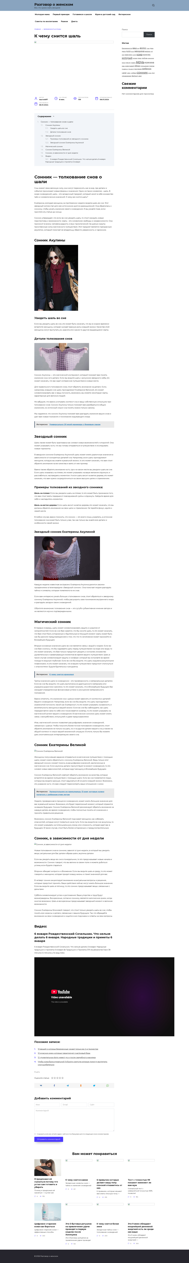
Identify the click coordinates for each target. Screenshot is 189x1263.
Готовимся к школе (82, 14)
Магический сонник (54, 146)
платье (151, 66)
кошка (135, 58)
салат (124, 73)
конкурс (146, 54)
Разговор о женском (53, 4)
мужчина (149, 62)
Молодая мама (42, 14)
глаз (148, 48)
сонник (142, 72)
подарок (125, 69)
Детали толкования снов (60, 132)
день (151, 48)
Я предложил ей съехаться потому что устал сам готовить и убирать (46, 1183)
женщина (139, 51)
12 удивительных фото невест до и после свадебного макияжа (67, 1057)
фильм (135, 76)
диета (124, 51)
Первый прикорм (61, 14)
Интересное (125, 14)
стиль (149, 73)
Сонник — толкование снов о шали (57, 122)
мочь (140, 62)
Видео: (48, 156)
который (127, 57)
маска (123, 62)
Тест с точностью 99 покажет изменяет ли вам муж (139, 1182)
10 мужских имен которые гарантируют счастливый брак (64, 1053)
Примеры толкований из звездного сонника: (69, 139)
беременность (127, 48)
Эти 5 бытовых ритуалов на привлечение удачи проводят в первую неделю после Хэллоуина (79, 1229)
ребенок (146, 68)
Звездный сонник (53, 136)
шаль (38, 1072)
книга (134, 55)
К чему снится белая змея (108, 1225)
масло (128, 62)
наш (123, 66)
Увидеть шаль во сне (59, 128)
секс (128, 73)
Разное (64, 21)
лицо (139, 58)
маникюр (151, 58)
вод (138, 48)
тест (153, 73)
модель (133, 62)
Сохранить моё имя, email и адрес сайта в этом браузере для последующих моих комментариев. (73, 1134)
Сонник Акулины (53, 125)
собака (133, 73)
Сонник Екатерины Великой (58, 150)
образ (137, 66)
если (132, 51)
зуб (151, 51)
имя (123, 55)
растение (138, 69)
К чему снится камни (77, 1180)
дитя (128, 51)
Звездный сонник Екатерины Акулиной (67, 143)
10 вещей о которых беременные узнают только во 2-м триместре (68, 1049)
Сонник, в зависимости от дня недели (62, 153)
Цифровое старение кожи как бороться (45, 1225)
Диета (74, 21)
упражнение (126, 76)
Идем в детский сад (105, 14)
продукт (131, 69)
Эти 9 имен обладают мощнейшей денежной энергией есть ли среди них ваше (141, 1228)
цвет (140, 76)
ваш (135, 48)
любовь (144, 58)
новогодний (129, 66)
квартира (128, 55)
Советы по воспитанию (46, 21)
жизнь (147, 51)
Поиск (125, 30)
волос (143, 48)
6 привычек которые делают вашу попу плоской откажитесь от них (109, 1184)
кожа (139, 54)
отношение (145, 66)
